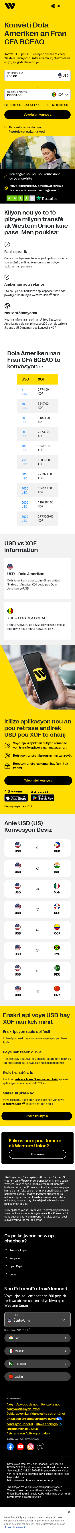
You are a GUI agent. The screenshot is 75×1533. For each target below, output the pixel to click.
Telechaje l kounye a (38, 780)
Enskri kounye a (37, 1116)
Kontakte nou (50, 1404)
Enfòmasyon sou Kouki (23, 1429)
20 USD (24, 420)
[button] (56, 6)
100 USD (24, 448)
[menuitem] (9, 6)
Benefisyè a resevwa (17, 91)
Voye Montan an (15, 72)
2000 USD (25, 504)
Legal (12, 1274)
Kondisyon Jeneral (20, 1424)
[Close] (69, 1512)
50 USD (24, 434)
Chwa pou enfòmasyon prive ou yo (31, 1419)
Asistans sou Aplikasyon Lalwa (28, 1433)
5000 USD (25, 518)
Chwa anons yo (47, 1424)
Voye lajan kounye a (38, 114)
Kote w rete (20, 1315)
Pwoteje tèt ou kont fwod (27, 131)
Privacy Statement (15, 1527)
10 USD (24, 406)
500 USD (24, 476)
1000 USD (25, 490)
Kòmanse (37, 1154)
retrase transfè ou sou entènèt (36, 1079)
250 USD (24, 462)
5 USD (24, 392)
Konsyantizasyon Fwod (23, 1409)
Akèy (10, 1404)
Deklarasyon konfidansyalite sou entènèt (36, 1413)
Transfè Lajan (18, 1250)
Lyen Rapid (16, 1266)
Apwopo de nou (27, 1404)
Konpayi (14, 1258)
